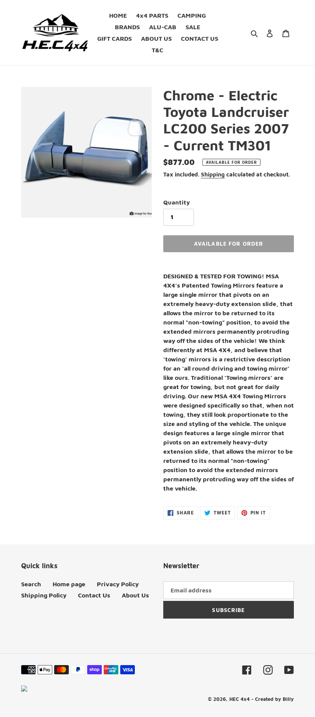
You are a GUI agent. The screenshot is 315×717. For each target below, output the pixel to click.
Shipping (213, 174)
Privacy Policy (118, 584)
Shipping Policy (43, 595)
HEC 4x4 (239, 699)
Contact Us (94, 595)
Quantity (176, 202)
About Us (135, 595)
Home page (69, 584)
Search (31, 584)
